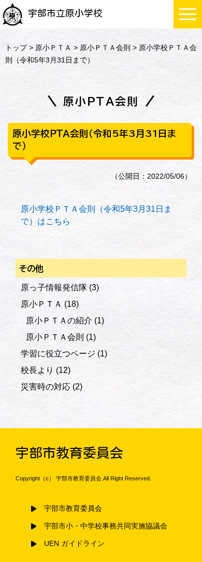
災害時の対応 (45, 386)
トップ (16, 47)
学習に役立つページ (58, 353)
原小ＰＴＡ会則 (105, 47)
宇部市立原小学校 (65, 13)
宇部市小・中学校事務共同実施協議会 (105, 526)
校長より (37, 370)
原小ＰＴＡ (53, 47)
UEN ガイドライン (74, 544)
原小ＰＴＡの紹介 (59, 320)
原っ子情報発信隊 (54, 287)
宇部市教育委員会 (73, 508)
